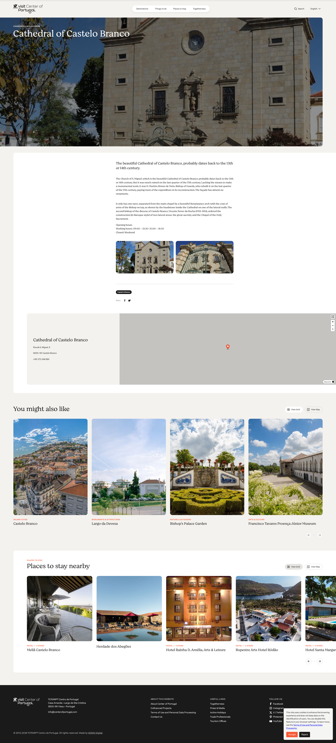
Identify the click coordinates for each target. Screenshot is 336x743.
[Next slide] (320, 661)
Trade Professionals (220, 716)
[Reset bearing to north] (333, 329)
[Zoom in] (333, 322)
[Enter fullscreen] (333, 317)
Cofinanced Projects (161, 708)
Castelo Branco (123, 292)
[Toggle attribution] (333, 381)
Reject (304, 734)
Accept (292, 734)
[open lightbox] (145, 257)
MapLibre (327, 382)
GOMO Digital (95, 732)
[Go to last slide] (309, 661)
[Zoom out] (333, 325)
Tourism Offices (218, 721)
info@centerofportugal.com (62, 712)
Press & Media (217, 708)
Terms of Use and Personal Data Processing (173, 712)
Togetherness (217, 703)
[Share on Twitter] (129, 300)
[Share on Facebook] (125, 300)
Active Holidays (218, 712)
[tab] (294, 409)
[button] (315, 8)
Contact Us (156, 716)
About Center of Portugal (164, 703)
